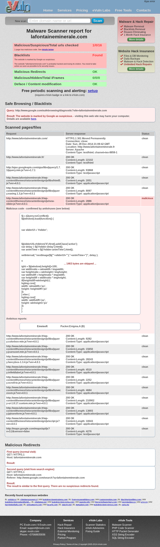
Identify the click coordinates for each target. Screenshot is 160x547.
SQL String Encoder (123, 538)
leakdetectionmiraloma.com (55, 500)
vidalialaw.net (41, 502)
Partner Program (67, 538)
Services (65, 10)
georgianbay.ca (129, 502)
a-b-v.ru (144, 502)
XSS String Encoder (123, 534)
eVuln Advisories (95, 528)
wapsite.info (84, 502)
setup (93, 91)
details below (48, 49)
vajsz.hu (125, 505)
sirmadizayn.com (34, 505)
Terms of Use (72, 544)
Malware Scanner (122, 524)
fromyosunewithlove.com (83, 500)
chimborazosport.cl (29, 500)
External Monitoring (68, 531)
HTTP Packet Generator (125, 531)
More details (136, 39)
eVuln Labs (101, 10)
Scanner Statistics (96, 524)
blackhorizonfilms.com (131, 500)
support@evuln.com (39, 528)
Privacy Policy (59, 544)
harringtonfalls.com (13, 505)
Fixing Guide (93, 531)
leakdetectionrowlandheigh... (17, 502)
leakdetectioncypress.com (106, 505)
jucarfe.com (52, 505)
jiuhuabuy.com (82, 505)
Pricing (82, 10)
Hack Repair (65, 524)
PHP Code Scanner (123, 528)
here (33, 119)
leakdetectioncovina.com (63, 502)
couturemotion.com (108, 500)
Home (48, 10)
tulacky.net (67, 505)
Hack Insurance (66, 528)
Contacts (143, 10)
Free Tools (123, 10)
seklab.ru (12, 500)
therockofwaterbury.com (106, 502)
